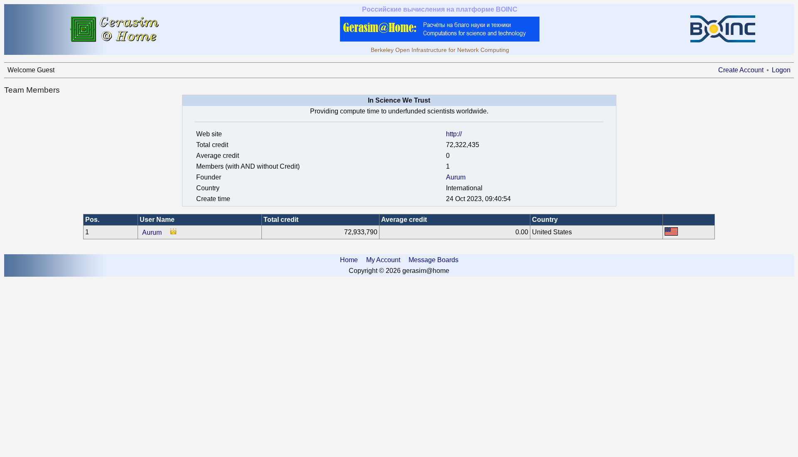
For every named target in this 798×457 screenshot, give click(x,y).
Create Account (741, 70)
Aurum (456, 177)
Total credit (281, 219)
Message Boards (433, 259)
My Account (383, 259)
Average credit (404, 219)
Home (349, 259)
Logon (781, 70)
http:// (454, 134)
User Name (157, 219)
